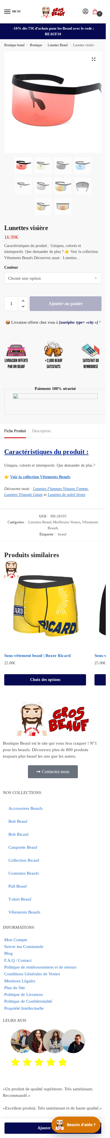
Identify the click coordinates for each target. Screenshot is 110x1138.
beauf (62, 534)
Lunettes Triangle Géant (23, 495)
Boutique (36, 45)
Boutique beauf (14, 45)
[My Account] (85, 12)
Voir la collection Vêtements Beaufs (40, 477)
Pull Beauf (17, 886)
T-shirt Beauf (19, 899)
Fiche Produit (15, 431)
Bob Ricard (18, 834)
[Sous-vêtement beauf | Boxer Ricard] (45, 608)
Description (41, 431)
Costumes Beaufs (23, 873)
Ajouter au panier (66, 303)
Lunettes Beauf (58, 45)
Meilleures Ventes (66, 522)
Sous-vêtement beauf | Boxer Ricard (37, 655)
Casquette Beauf (22, 847)
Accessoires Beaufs (25, 808)
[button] (93, 59)
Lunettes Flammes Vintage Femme (60, 489)
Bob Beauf (17, 821)
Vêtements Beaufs (24, 912)
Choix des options (45, 680)
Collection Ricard (23, 860)
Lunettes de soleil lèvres (66, 495)
